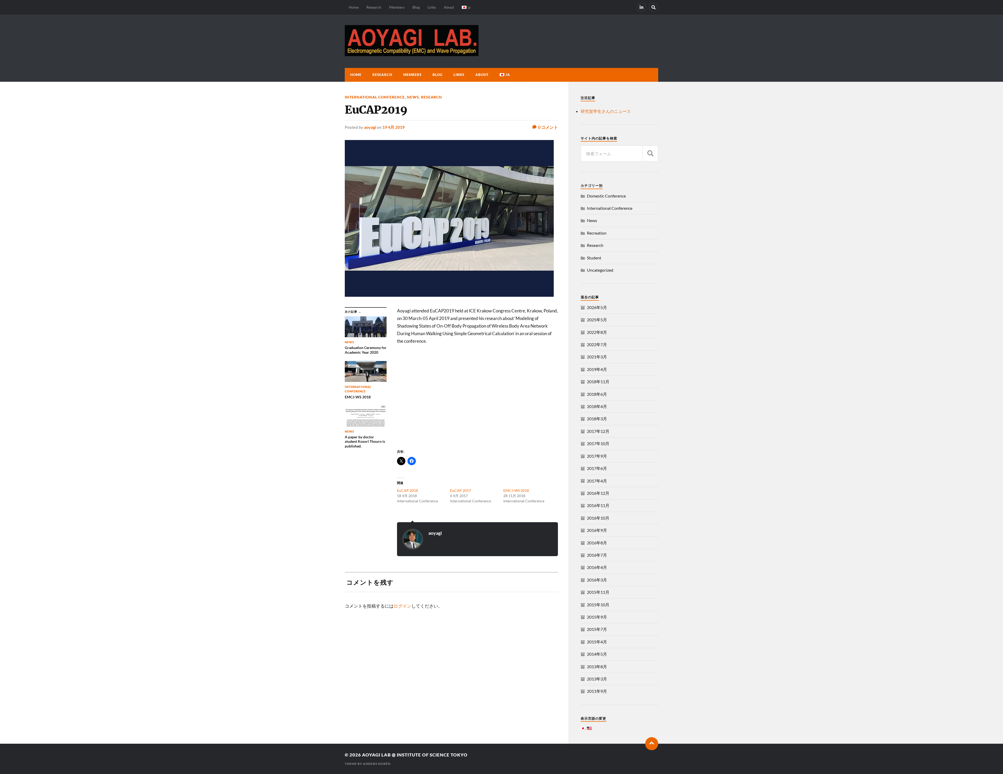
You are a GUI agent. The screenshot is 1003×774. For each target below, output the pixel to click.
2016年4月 (597, 567)
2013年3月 (597, 678)
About (449, 7)
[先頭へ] (651, 743)
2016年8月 (597, 542)
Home (354, 7)
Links (432, 7)
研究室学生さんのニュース (606, 111)
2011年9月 (597, 691)
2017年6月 (597, 468)
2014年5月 (597, 653)
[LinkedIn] (641, 7)
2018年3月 (597, 418)
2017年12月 (598, 431)
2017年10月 (598, 443)
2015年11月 (598, 592)
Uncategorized (600, 269)
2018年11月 (598, 381)
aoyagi (370, 127)
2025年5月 (597, 319)
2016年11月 (598, 505)
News (413, 97)
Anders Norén (376, 764)
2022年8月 (597, 332)
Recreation (597, 232)
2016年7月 (597, 554)
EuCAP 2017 (460, 490)
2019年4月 (597, 369)
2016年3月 (597, 579)
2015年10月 (598, 604)
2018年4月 (597, 406)
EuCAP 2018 (407, 490)
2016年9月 (597, 530)
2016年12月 (598, 493)
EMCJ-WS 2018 (516, 490)
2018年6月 (597, 394)
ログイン (402, 606)
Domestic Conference (606, 195)
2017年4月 (597, 480)
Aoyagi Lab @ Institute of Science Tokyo (415, 755)
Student (594, 257)
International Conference (375, 97)
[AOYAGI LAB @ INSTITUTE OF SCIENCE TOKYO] (412, 53)
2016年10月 (598, 517)
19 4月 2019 (393, 127)
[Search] (653, 7)
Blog (416, 7)
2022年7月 (597, 344)
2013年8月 (597, 666)
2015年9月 (597, 616)
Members (397, 7)
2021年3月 (597, 356)
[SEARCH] (650, 153)
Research (373, 7)
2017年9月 (597, 455)
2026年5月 (597, 307)
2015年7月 (597, 629)
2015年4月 (597, 641)
